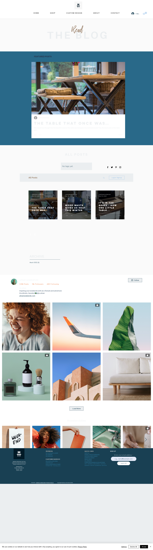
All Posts (33, 177)
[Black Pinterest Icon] (116, 167)
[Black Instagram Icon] (120, 167)
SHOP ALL (87, 453)
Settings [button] (124, 547)
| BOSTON (104, 465)
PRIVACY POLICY (50, 482)
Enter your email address (123, 455)
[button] (145, 13)
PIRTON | (92, 465)
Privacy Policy (82, 547)
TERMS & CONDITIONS (41, 482)
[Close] (150, 546)
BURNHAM (98, 465)
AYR (86, 463)
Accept (144, 547)
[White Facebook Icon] (30, 234)
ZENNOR (87, 465)
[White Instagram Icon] (35, 234)
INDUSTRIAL (96, 463)
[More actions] (54, 195)
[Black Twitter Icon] (112, 167)
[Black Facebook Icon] (107, 167)
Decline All (133, 547)
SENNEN (90, 463)
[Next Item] (122, 88)
